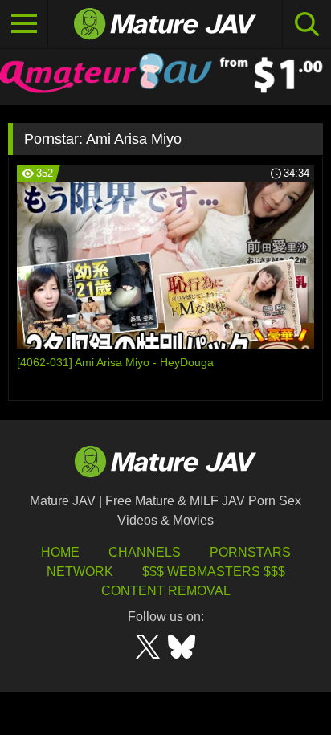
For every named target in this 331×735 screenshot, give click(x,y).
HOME (60, 552)
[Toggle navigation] (24, 24)
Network (80, 571)
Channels (144, 552)
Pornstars (250, 552)
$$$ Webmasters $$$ (213, 571)
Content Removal (166, 591)
